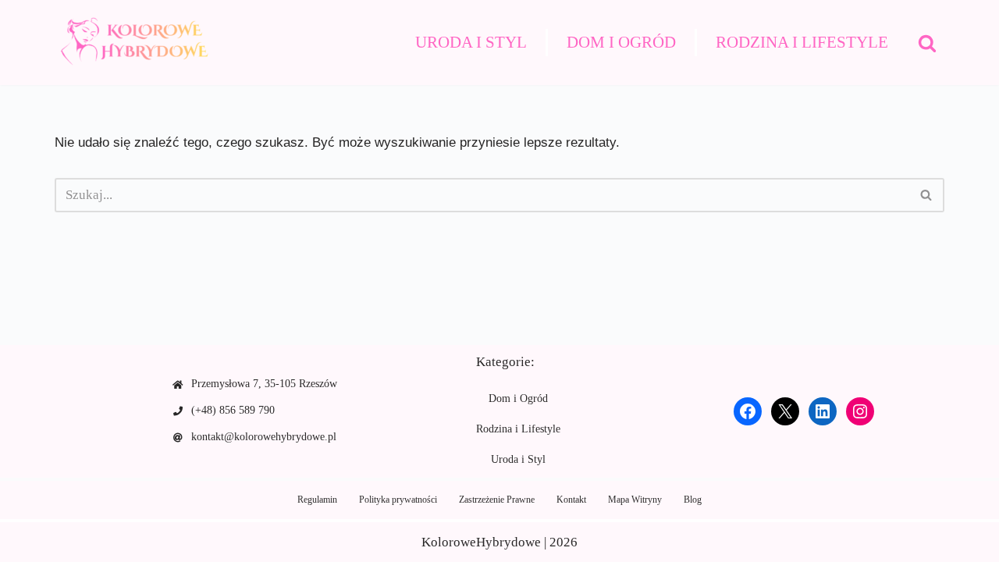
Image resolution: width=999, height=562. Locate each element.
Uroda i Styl (471, 42)
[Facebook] (748, 411)
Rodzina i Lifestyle (802, 42)
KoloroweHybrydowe (481, 542)
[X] (785, 411)
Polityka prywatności (398, 499)
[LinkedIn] (823, 411)
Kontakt (571, 499)
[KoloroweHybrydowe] (133, 42)
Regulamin (317, 499)
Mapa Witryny (635, 499)
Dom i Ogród (621, 42)
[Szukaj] (927, 43)
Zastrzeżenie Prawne (497, 499)
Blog (693, 499)
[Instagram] (860, 411)
